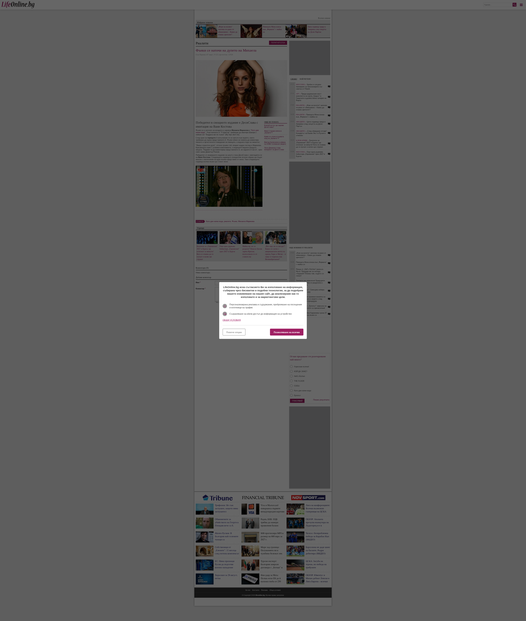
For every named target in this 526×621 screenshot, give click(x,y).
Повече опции (234, 332)
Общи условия (232, 320)
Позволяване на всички (287, 332)
